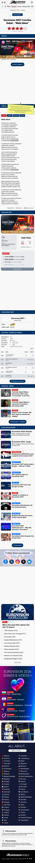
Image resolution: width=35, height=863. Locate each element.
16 (26, 355)
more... (32, 348)
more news (18, 545)
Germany (7, 805)
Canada (6, 781)
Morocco (23, 771)
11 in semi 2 (30, 363)
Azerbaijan (7, 769)
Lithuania (23, 756)
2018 (13, 340)
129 (33, 368)
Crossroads (9, 355)
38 (33, 372)
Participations (5, 337)
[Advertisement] (17, 85)
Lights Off (9, 372)
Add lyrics (19, 208)
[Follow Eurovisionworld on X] (11, 562)
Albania (6, 756)
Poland (22, 781)
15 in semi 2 (30, 376)
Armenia (7, 761)
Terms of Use (14, 858)
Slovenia (23, 802)
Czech (3, 115)
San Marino (24, 792)
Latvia (6, 823)
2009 (13, 342)
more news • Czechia (18, 422)
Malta (22, 761)
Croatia (6, 784)
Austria (6, 766)
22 (26, 372)
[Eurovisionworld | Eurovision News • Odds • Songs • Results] (17, 2)
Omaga (9, 376)
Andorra (7, 758)
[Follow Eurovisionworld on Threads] (23, 562)
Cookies (20, 858)
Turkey (22, 812)
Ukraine (23, 815)
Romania (23, 787)
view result (17, 662)
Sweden (23, 807)
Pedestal (8, 363)
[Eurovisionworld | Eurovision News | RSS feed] (31, 858)
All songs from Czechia (17, 381)
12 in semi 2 (30, 359)
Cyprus (6, 787)
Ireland (6, 815)
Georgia (7, 802)
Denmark (7, 792)
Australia (7, 763)
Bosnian (16, 115)
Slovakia (23, 799)
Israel (6, 817)
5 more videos (17, 64)
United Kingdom (26, 817)
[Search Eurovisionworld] (2, 6)
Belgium (7, 774)
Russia (22, 789)
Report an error (29, 208)
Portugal (23, 784)
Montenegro (24, 769)
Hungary (7, 810)
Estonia (6, 794)
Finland (6, 797)
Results (14, 6)
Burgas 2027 (26, 6)
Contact (8, 858)
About (3, 858)
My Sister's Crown (10, 368)
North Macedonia (26, 776)
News (9, 6)
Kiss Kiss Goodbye (11, 359)
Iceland (6, 812)
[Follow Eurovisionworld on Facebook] (2, 2)
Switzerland (24, 810)
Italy (5, 820)
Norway (23, 779)
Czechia (7, 789)
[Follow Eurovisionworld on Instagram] (4, 2)
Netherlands (24, 774)
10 (26, 368)
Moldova (23, 763)
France (6, 799)
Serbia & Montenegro (26, 797)
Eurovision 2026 (17, 673)
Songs (19, 6)
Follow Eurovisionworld (17, 553)
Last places (4, 342)
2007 (16, 342)
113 (33, 355)
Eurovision (12, 10)
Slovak (22, 115)
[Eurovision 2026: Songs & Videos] (17, 685)
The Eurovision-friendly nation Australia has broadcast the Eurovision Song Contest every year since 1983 (17, 832)
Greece (6, 807)
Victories (3, 338)
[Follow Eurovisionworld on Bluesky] (29, 562)
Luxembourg (24, 758)
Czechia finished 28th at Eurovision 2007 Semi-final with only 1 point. (20, 109)
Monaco (23, 766)
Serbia (22, 794)
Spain (22, 805)
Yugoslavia (24, 820)
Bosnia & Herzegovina (10, 776)
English (10, 115)
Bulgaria (7, 779)
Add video (11, 208)
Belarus (6, 771)
